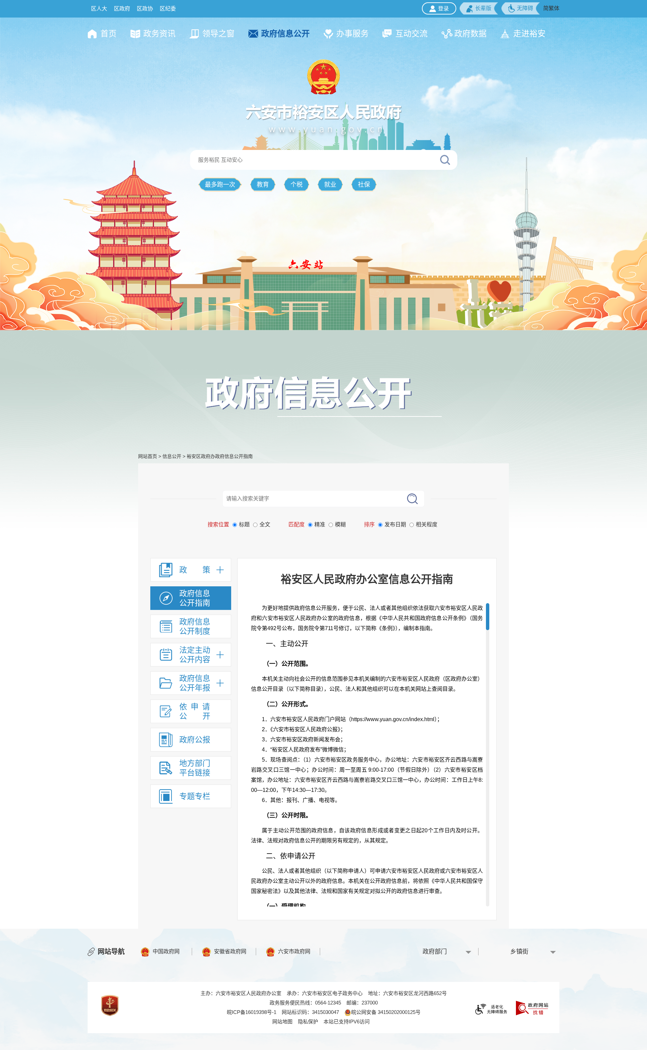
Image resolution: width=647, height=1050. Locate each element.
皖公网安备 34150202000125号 (386, 1012)
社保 (364, 184)
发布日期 (395, 524)
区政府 (122, 8)
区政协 (145, 8)
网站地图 (282, 1021)
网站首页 (147, 456)
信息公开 (171, 456)
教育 (263, 184)
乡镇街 (519, 951)
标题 (244, 524)
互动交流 (411, 33)
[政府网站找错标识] (532, 1007)
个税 (296, 184)
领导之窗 (218, 33)
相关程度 (426, 524)
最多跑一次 (220, 184)
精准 (319, 524)
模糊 (340, 524)
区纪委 (168, 8)
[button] (478, 8)
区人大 (99, 8)
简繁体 (551, 8)
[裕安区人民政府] (323, 76)
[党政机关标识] (109, 1005)
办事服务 (352, 33)
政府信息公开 (285, 33)
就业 (330, 184)
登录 (443, 8)
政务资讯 (159, 33)
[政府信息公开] (323, 396)
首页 (108, 33)
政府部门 (435, 951)
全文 (264, 524)
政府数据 (470, 33)
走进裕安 (529, 33)
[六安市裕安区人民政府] (323, 118)
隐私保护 (308, 1021)
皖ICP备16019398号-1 (251, 1012)
